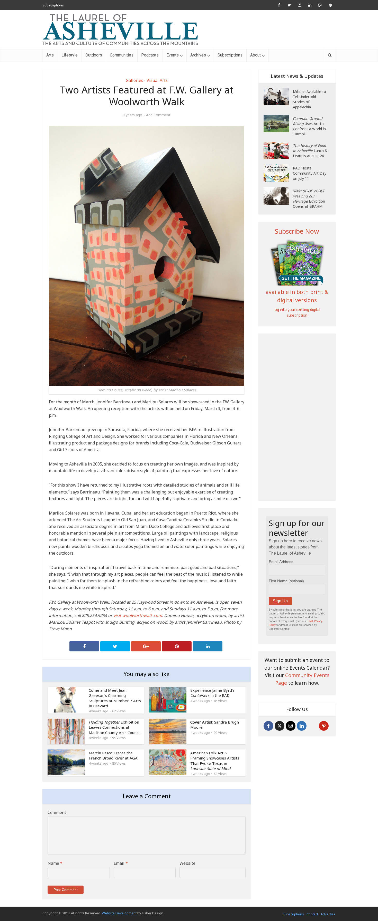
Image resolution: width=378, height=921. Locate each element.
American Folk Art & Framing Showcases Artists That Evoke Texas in (214, 760)
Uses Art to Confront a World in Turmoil (309, 126)
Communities (121, 55)
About (255, 55)
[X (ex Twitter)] (279, 726)
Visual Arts (157, 80)
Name (55, 863)
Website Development (119, 913)
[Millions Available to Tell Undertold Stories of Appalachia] (278, 96)
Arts (50, 55)
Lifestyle (69, 55)
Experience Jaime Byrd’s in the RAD (212, 693)
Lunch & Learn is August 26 (310, 150)
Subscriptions (53, 5)
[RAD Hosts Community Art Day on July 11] (278, 173)
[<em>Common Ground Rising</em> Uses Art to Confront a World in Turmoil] (278, 123)
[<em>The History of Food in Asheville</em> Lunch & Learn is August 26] (278, 150)
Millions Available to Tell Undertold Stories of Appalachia (309, 99)
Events (172, 55)
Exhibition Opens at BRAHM (309, 198)
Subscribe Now (297, 231)
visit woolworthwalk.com (137, 615)
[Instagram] (290, 726)
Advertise (328, 914)
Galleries (134, 80)
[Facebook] (268, 726)
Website (187, 863)
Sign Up (280, 601)
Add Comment (158, 115)
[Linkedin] (302, 726)
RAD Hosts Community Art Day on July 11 (309, 173)
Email (121, 863)
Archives (198, 55)
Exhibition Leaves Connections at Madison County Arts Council (114, 727)
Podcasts (150, 55)
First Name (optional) (286, 580)
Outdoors (93, 55)
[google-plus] (313, 726)
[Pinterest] (324, 726)
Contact (312, 914)
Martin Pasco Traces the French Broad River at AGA (113, 755)
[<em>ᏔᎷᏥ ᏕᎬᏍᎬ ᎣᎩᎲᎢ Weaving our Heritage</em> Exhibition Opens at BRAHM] (278, 196)
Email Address (281, 561)
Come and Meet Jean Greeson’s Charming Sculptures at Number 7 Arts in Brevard (115, 698)
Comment (57, 812)
